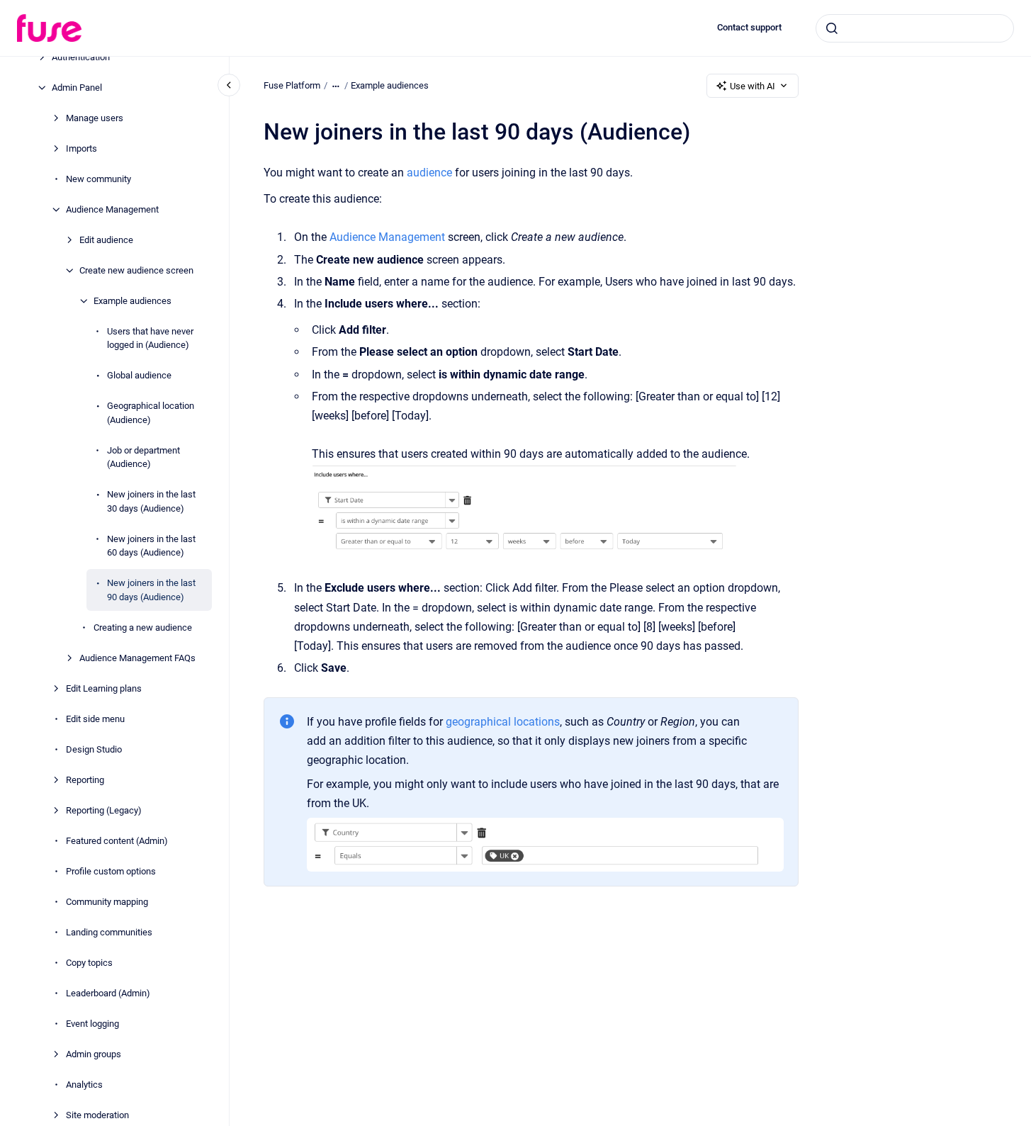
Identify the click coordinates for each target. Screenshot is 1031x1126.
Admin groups (93, 1054)
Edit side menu (95, 719)
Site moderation (97, 1115)
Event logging (92, 1023)
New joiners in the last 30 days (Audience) (151, 501)
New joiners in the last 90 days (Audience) (151, 590)
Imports (81, 148)
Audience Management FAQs (137, 658)
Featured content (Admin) (117, 840)
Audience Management (112, 209)
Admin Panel (77, 87)
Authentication (81, 57)
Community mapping (107, 901)
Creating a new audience (143, 627)
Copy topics (89, 962)
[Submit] (832, 28)
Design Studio (94, 749)
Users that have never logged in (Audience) (150, 338)
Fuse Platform (292, 85)
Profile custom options (111, 871)
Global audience (139, 375)
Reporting (85, 780)
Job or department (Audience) (143, 457)
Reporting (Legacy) (104, 810)
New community (98, 179)
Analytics (84, 1084)
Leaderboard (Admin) (108, 993)
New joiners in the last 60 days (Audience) (151, 546)
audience (429, 172)
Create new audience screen (136, 270)
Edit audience (106, 240)
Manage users (94, 118)
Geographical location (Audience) (150, 412)
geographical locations (503, 721)
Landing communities (109, 932)
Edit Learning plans (104, 688)
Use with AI (752, 86)
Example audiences (132, 300)
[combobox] (914, 28)
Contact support (749, 27)
